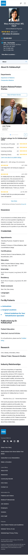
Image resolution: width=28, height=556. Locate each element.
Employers (4, 508)
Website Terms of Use (8, 529)
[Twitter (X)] (8, 441)
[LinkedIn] (19, 441)
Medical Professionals (8, 500)
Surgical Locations (8, 310)
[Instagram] (15, 441)
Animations (6, 306)
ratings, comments (11, 34)
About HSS (4, 470)
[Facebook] (5, 441)
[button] (25, 134)
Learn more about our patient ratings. (11, 157)
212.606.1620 (7, 38)
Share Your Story (6, 447)
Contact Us (4, 487)
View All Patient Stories (14, 95)
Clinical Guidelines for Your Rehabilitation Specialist (13, 314)
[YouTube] (12, 441)
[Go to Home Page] (3, 431)
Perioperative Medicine (7, 80)
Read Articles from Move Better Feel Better (12, 453)
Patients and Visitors (7, 495)
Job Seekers (5, 504)
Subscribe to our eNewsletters (10, 458)
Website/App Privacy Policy (9, 533)
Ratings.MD (23, 204)
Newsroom (4, 474)
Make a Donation (6, 462)
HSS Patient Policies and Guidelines (12, 525)
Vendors (3, 512)
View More (14, 201)
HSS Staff (4, 516)
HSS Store (4, 483)
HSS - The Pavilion (9, 42)
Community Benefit (7, 479)
